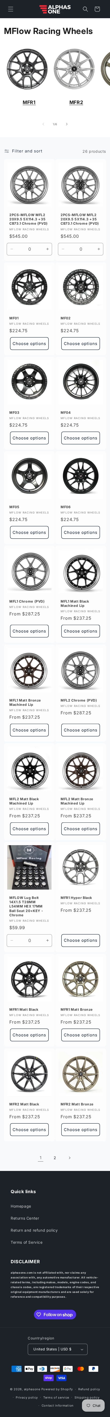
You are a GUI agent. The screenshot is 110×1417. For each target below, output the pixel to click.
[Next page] (69, 1158)
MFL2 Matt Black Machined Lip (24, 801)
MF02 (66, 318)
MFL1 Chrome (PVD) (27, 601)
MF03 (14, 413)
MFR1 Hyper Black (76, 898)
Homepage (21, 1206)
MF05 (14, 507)
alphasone (32, 1389)
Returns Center (25, 1218)
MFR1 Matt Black (23, 1010)
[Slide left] (43, 124)
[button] (11, 9)
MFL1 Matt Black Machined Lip (75, 603)
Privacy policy (27, 1397)
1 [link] (41, 1157)
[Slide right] (67, 124)
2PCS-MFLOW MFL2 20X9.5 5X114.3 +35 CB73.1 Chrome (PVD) (28, 219)
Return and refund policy (34, 1230)
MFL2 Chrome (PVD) (79, 700)
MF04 (66, 413)
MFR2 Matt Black (24, 1104)
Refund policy (89, 1389)
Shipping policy (87, 1397)
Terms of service (56, 1397)
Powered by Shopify (57, 1389)
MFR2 (76, 102)
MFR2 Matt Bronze (77, 1104)
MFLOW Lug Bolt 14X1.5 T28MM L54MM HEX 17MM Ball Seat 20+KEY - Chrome (26, 906)
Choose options (29, 343)
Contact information (58, 1405)
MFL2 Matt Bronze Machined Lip (77, 801)
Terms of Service (27, 1242)
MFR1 (29, 102)
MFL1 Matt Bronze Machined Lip (25, 702)
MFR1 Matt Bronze (77, 1010)
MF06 (66, 507)
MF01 (14, 318)
